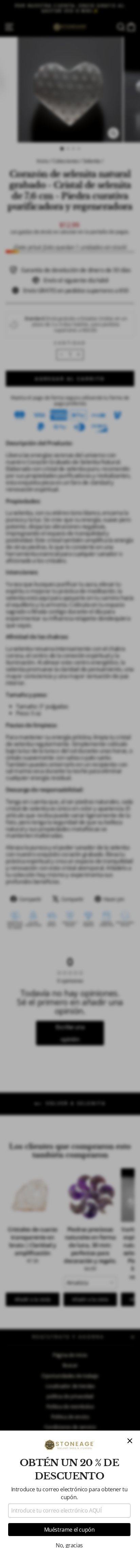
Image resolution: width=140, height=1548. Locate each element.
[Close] (130, 1441)
